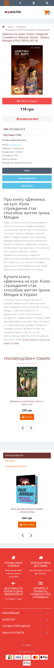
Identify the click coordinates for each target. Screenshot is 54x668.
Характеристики (27, 178)
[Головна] (3, 27)
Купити (28, 416)
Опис (27, 170)
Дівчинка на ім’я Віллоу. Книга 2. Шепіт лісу (27, 403)
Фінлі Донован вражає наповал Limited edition (27, 510)
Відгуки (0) (27, 185)
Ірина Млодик (15, 144)
